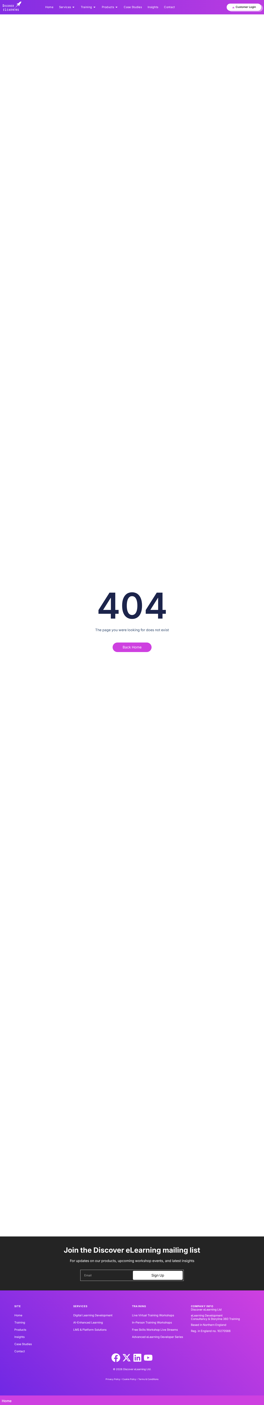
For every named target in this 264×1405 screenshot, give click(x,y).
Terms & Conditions (148, 1379)
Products (20, 1329)
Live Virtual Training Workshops (153, 1315)
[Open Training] (94, 7)
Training (19, 1322)
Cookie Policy (129, 1379)
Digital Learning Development (92, 1315)
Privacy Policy (113, 1379)
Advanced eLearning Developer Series (157, 1337)
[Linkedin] (137, 1357)
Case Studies (23, 1344)
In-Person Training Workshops (152, 1322)
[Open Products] (116, 7)
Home (18, 1315)
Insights (19, 1337)
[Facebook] (115, 1357)
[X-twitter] (126, 1357)
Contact (19, 1351)
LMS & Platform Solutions (89, 1329)
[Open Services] (73, 7)
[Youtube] (148, 1357)
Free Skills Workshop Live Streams (155, 1329)
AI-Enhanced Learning (88, 1322)
